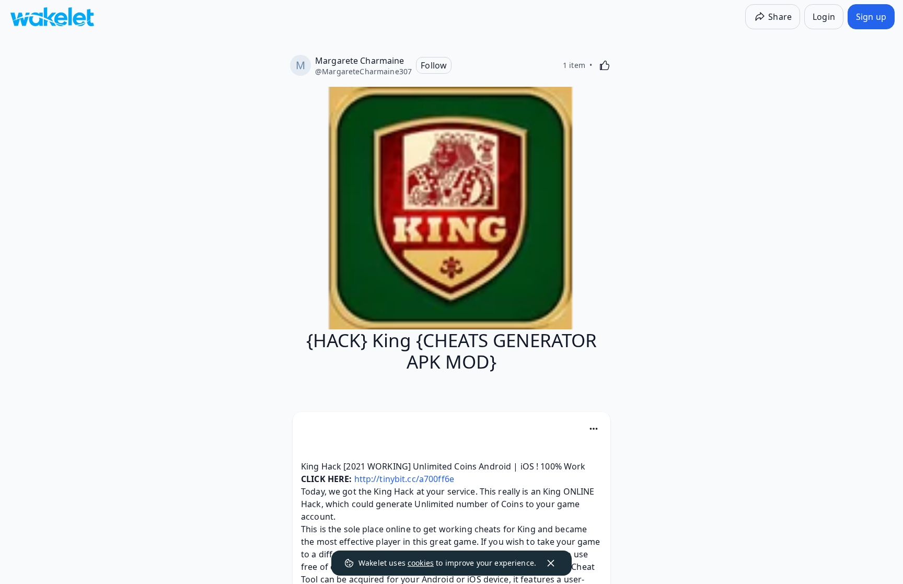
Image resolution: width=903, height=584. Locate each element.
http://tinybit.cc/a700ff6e (404, 479)
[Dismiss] (550, 563)
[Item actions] (593, 428)
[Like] (604, 65)
